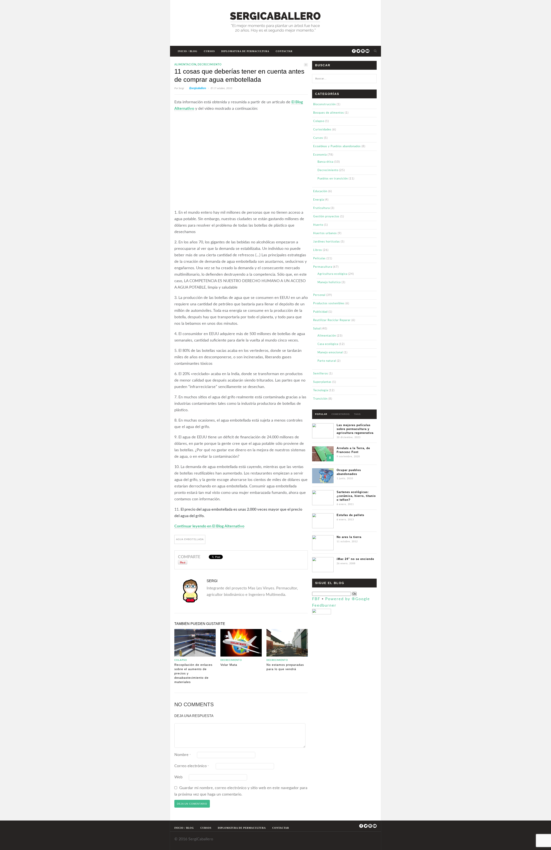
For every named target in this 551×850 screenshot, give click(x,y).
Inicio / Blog (187, 51)
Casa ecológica (327, 344)
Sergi (181, 88)
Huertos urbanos (325, 233)
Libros (317, 250)
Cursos (209, 51)
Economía (320, 154)
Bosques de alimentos (328, 112)
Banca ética (325, 162)
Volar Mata (228, 664)
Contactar (284, 51)
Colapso (180, 660)
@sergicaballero (197, 88)
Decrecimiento (210, 64)
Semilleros (320, 373)
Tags (357, 414)
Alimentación (185, 64)
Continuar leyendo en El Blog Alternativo (209, 526)
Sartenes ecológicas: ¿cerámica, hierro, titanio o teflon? (356, 495)
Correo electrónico (191, 766)
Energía (318, 199)
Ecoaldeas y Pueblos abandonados (337, 146)
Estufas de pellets (350, 515)
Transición (320, 398)
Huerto (318, 225)
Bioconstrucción (324, 104)
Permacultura (322, 267)
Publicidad (320, 312)
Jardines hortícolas (326, 241)
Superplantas (322, 382)
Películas (319, 258)
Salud (317, 328)
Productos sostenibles (329, 303)
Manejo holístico (329, 282)
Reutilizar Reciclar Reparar (332, 320)
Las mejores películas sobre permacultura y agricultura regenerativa (355, 428)
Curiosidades (322, 129)
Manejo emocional (330, 352)
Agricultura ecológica (332, 274)
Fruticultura (321, 208)
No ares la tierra (349, 537)
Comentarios (340, 414)
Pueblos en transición (332, 178)
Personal (319, 295)
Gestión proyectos (326, 216)
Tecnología (320, 390)
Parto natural (326, 361)
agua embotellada (190, 539)
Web (178, 777)
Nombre (182, 755)
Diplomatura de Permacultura (245, 51)
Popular (321, 414)
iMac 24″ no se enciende (355, 559)
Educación (320, 191)
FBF (316, 599)
